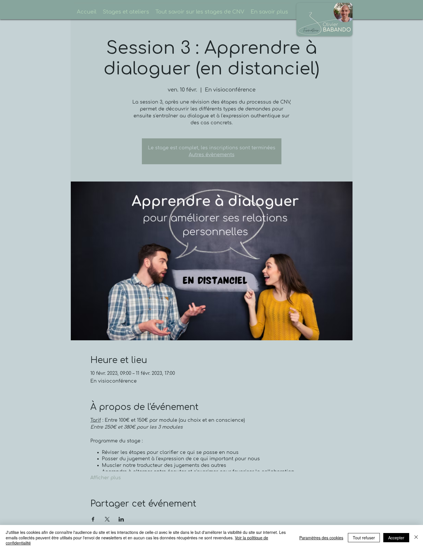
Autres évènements (212, 154)
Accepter (396, 538)
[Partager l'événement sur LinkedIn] (121, 519)
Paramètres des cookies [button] (321, 538)
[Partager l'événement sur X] (107, 519)
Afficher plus (105, 477)
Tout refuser (364, 538)
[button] (126, 9)
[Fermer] (416, 537)
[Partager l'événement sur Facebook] (93, 519)
